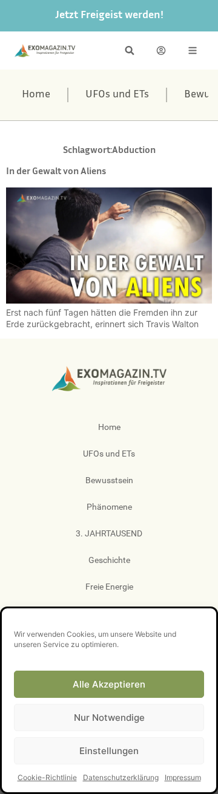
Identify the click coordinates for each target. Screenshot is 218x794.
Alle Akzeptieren (109, 684)
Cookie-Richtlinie (47, 777)
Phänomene (109, 507)
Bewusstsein (109, 480)
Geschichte (109, 560)
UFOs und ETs (117, 95)
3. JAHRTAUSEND (109, 533)
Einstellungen (109, 751)
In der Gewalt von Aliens (56, 172)
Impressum (183, 777)
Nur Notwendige (109, 717)
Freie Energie (109, 586)
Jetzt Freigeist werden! (109, 16)
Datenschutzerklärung (121, 777)
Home (36, 95)
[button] (129, 50)
